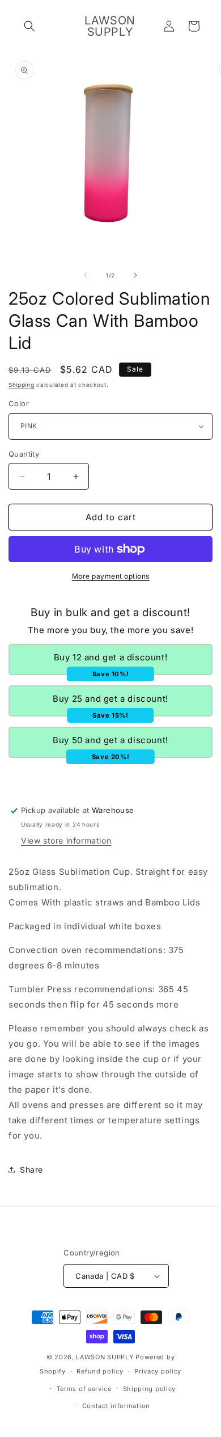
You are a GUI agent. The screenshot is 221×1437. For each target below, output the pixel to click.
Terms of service (84, 1389)
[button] (29, 26)
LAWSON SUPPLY (104, 1357)
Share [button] (31, 1169)
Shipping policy (149, 1389)
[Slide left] (85, 275)
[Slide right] (135, 275)
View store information (66, 840)
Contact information (116, 1406)
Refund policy (99, 1371)
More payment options (111, 576)
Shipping (21, 384)
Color (18, 403)
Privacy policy (157, 1371)
